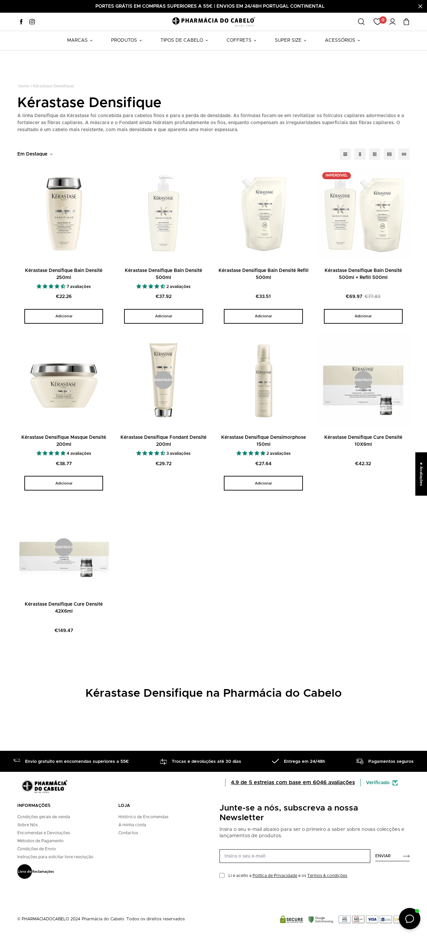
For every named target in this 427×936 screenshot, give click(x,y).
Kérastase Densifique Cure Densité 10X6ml (363, 441)
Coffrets (239, 40)
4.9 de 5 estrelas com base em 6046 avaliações (293, 782)
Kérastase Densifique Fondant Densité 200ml (163, 441)
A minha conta (132, 825)
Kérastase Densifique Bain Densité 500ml (163, 274)
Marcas (77, 40)
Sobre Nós (27, 825)
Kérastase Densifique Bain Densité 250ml (63, 274)
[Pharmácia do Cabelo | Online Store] (213, 21)
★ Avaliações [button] (421, 474)
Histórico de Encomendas (143, 817)
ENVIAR (383, 856)
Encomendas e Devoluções (43, 833)
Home (23, 86)
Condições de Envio (36, 849)
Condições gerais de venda (43, 817)
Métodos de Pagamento (40, 841)
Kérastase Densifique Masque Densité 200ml (63, 441)
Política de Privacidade (275, 876)
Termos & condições (327, 876)
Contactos (128, 833)
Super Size (288, 40)
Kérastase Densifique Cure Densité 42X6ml (64, 608)
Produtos (124, 40)
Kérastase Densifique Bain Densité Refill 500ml (264, 274)
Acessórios (340, 40)
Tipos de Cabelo (181, 40)
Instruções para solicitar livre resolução (55, 857)
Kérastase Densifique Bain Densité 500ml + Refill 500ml (363, 274)
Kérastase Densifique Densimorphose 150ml (263, 441)
